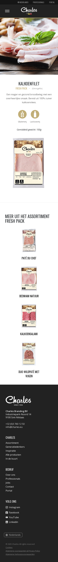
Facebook (14, 512)
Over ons (10, 474)
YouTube (14, 517)
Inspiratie (11, 450)
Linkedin (13, 522)
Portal (52, 2)
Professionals (38, 2)
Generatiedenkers (15, 446)
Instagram (14, 507)
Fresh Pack (21, 88)
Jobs (8, 482)
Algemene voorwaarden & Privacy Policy (23, 551)
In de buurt (11, 458)
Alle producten (13, 454)
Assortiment (12, 442)
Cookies (9, 547)
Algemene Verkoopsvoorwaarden (20, 554)
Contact (10, 486)
